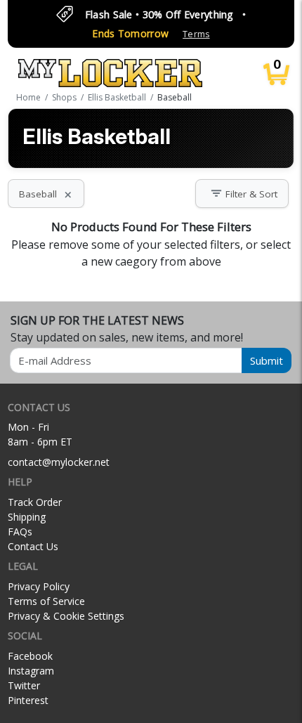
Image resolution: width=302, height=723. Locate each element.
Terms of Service (46, 601)
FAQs (20, 531)
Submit (266, 360)
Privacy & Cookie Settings (66, 616)
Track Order (35, 502)
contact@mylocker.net (59, 462)
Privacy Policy (39, 586)
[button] (241, 193)
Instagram (31, 670)
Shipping (27, 516)
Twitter (24, 685)
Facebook (30, 656)
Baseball (46, 194)
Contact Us (33, 546)
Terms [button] (196, 34)
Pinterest (28, 700)
